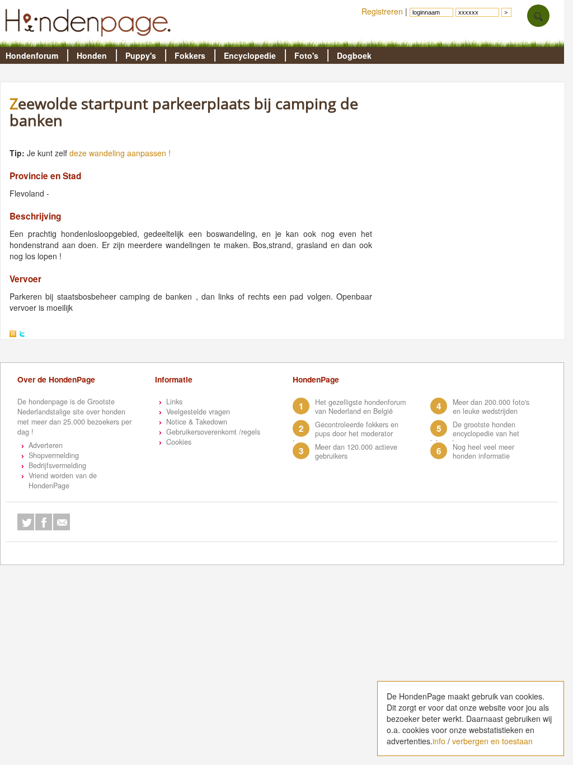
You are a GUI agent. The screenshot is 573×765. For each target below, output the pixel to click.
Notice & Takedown (196, 422)
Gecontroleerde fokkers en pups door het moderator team (345, 433)
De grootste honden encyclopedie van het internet (474, 433)
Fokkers (190, 55)
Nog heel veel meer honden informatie (483, 451)
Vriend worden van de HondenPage (63, 480)
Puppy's (140, 55)
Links (174, 402)
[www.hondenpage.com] (90, 41)
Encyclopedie (250, 55)
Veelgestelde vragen (198, 412)
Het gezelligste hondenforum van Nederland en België (360, 406)
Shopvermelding (54, 455)
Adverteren (46, 445)
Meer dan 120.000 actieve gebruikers (356, 451)
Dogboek (354, 55)
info (439, 741)
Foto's (306, 55)
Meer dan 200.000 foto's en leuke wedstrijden (491, 406)
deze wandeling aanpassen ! (120, 152)
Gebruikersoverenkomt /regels (213, 432)
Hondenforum (32, 55)
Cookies (178, 442)
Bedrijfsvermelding (57, 465)
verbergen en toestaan (492, 741)
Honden (92, 55)
